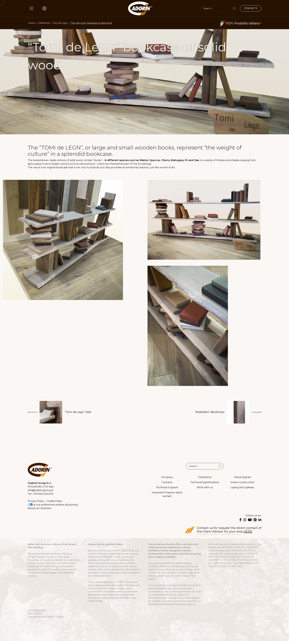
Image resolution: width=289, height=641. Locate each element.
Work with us (205, 487)
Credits (60, 616)
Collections (44, 23)
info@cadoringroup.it (40, 490)
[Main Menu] (31, 8)
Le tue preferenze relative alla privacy (55, 504)
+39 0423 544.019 (43, 493)
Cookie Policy (54, 501)
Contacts (167, 482)
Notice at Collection (39, 508)
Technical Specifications (204, 482)
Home (31, 23)
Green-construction (242, 482)
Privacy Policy (36, 501)
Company (167, 477)
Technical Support (167, 487)
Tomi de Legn (60, 23)
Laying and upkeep (242, 487)
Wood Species (242, 477)
